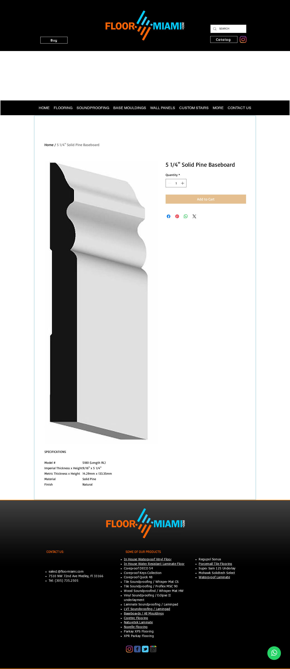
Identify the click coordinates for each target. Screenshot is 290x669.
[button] (54, 40)
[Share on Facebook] (168, 216)
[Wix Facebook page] (137, 649)
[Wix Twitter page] (145, 649)
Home (48, 144)
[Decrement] (169, 183)
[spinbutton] (176, 183)
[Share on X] (194, 216)
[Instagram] (243, 39)
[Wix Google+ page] (153, 649)
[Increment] (183, 183)
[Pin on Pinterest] (177, 216)
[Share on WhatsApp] (185, 216)
